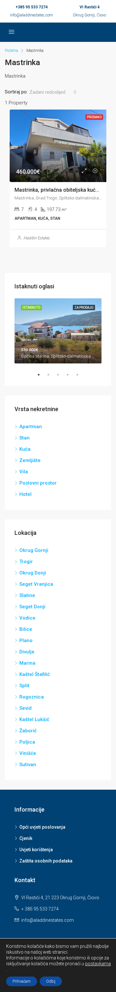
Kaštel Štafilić (34, 674)
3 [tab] (61, 374)
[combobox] (53, 92)
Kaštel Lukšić (34, 719)
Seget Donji (32, 607)
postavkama (98, 963)
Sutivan (27, 764)
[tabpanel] (58, 331)
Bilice (25, 629)
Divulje (26, 652)
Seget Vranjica (36, 584)
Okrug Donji (32, 573)
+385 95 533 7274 (31, 7)
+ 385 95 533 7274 (40, 908)
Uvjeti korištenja (36, 849)
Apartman (30, 426)
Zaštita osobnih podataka (45, 860)
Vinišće (27, 753)
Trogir (26, 561)
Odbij (50, 981)
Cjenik (25, 838)
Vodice (27, 618)
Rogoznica (31, 697)
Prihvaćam (22, 981)
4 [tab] (71, 374)
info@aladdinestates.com (31, 15)
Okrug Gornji (33, 550)
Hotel (25, 494)
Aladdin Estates (37, 238)
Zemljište (30, 460)
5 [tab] (80, 374)
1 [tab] (42, 374)
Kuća (25, 449)
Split (24, 686)
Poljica (27, 742)
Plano (26, 640)
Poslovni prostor (38, 483)
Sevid (25, 708)
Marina (27, 663)
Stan (24, 438)
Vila (23, 472)
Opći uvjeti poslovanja (42, 827)
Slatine (27, 595)
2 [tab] (51, 374)
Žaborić (28, 731)
